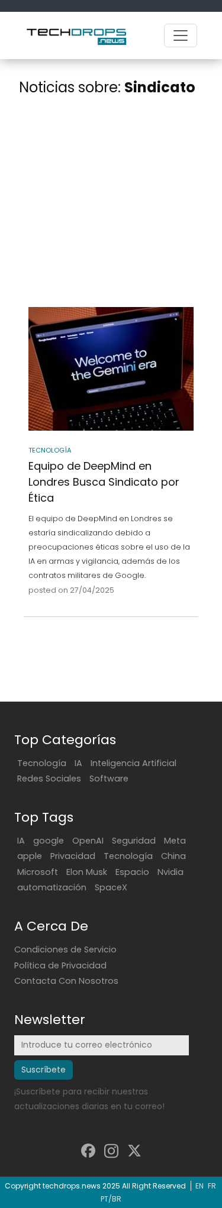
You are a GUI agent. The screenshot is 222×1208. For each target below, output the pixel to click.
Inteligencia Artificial (133, 763)
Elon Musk (86, 872)
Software (108, 778)
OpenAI (88, 841)
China (173, 856)
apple (29, 856)
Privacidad (72, 856)
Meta (175, 841)
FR (212, 1186)
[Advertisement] (111, 203)
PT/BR (111, 1199)
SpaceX (111, 887)
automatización (51, 887)
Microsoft (37, 872)
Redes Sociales (49, 778)
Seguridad (134, 841)
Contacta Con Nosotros (66, 981)
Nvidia (170, 872)
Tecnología (41, 763)
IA (78, 763)
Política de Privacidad (60, 965)
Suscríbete (43, 1069)
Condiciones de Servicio (65, 949)
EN (199, 1186)
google (48, 841)
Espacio (132, 872)
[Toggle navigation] (180, 35)
